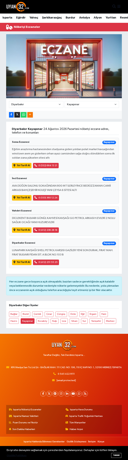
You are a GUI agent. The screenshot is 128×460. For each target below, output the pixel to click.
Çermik (37, 314)
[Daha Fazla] (30, 115)
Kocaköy (42, 321)
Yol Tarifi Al (23, 165)
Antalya (84, 17)
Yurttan (111, 17)
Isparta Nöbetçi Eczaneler (27, 409)
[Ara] (114, 6)
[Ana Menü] (118, 6)
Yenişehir (96, 321)
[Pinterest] (55, 393)
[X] (49, 393)
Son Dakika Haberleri (23, 429)
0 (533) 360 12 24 (48, 197)
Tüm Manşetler (77, 422)
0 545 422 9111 (66, 374)
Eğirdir (21, 17)
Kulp (54, 321)
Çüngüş (61, 314)
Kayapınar (27, 321)
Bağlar (14, 314)
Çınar (49, 314)
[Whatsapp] (79, 393)
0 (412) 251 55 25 (48, 262)
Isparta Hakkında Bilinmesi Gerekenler (44, 441)
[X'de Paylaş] (17, 115)
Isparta (7, 17)
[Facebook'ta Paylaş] (11, 115)
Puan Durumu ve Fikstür (25, 422)
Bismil (26, 314)
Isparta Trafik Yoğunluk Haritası (86, 416)
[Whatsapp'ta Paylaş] (23, 115)
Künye (101, 441)
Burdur (70, 17)
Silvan (74, 321)
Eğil (82, 314)
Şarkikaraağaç (52, 17)
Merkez (110, 321)
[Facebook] (43, 393)
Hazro (13, 321)
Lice (64, 321)
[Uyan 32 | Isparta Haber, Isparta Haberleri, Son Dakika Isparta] (18, 7)
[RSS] (85, 393)
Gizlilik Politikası (16, 455)
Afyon (98, 17)
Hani (103, 314)
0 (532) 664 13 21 (47, 165)
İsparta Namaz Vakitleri (26, 416)
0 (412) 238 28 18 (47, 230)
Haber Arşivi (76, 429)
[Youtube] (73, 393)
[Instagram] (61, 393)
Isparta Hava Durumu (81, 409)
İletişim (92, 441)
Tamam (116, 455)
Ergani (93, 314)
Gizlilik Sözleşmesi (76, 441)
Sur (84, 321)
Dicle (73, 314)
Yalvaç (34, 17)
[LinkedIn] (67, 393)
